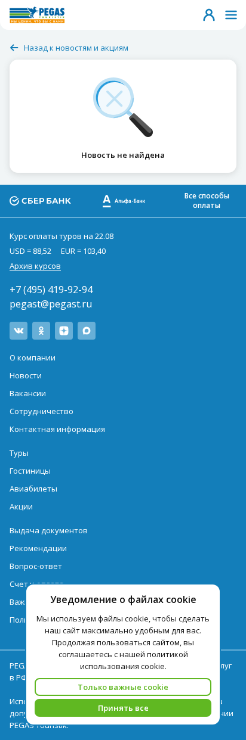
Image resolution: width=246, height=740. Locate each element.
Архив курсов (35, 265)
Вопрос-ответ (36, 566)
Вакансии (28, 393)
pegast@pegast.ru (51, 303)
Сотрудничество (41, 411)
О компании (33, 357)
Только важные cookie (123, 687)
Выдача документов (49, 530)
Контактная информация (57, 429)
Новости (26, 375)
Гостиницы (30, 470)
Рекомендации (38, 548)
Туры (19, 452)
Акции (21, 506)
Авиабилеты (33, 488)
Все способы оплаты (206, 200)
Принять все (123, 707)
